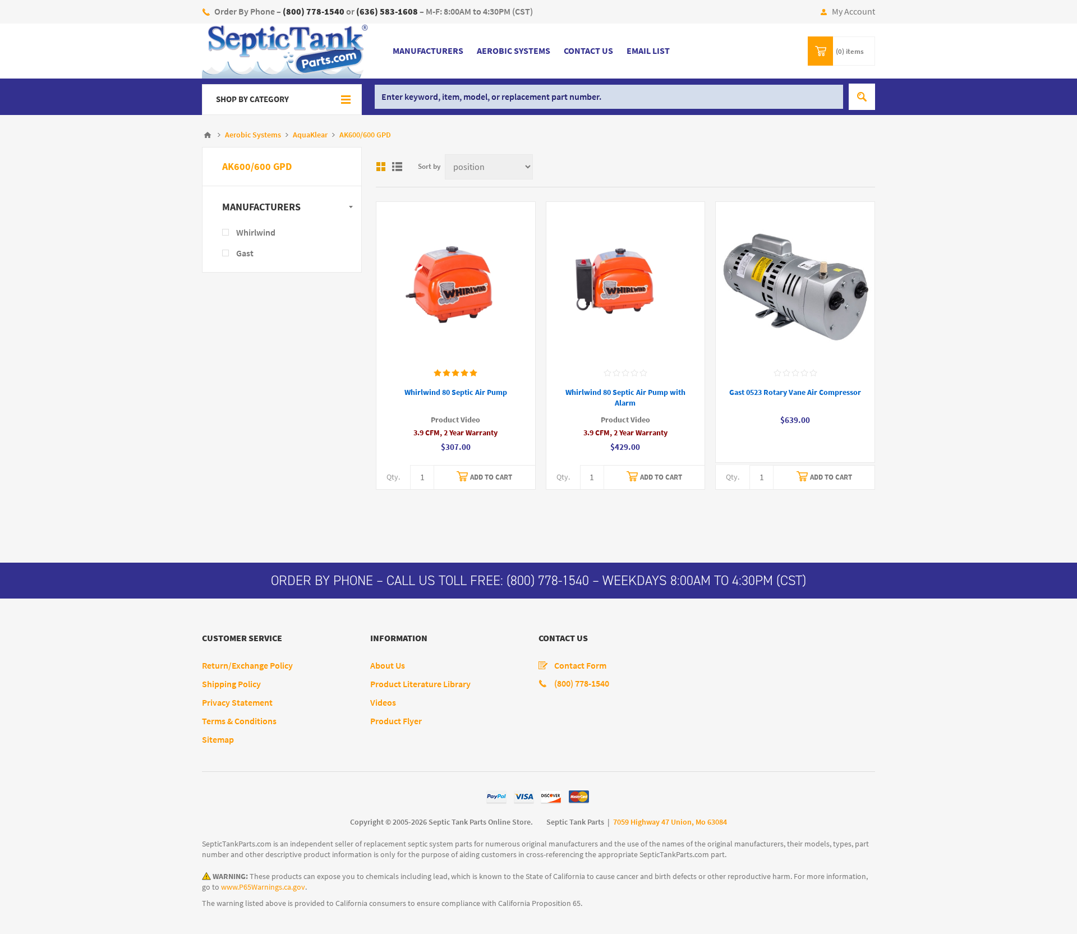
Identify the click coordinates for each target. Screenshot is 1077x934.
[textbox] (609, 97)
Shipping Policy (231, 684)
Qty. (393, 477)
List (397, 166)
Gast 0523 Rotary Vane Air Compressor (795, 392)
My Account (853, 11)
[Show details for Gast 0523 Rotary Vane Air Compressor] (795, 281)
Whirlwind (255, 232)
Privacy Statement (237, 702)
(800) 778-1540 (548, 581)
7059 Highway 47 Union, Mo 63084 (670, 822)
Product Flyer (396, 721)
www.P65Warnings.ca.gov (263, 887)
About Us (387, 665)
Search (862, 97)
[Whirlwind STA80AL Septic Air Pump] (625, 281)
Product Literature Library (420, 684)
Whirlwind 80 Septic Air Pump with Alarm (625, 397)
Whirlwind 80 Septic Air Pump (455, 392)
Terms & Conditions (239, 721)
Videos (383, 702)
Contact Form (580, 665)
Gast (245, 253)
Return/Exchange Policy (247, 665)
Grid (381, 166)
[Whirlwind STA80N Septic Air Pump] (455, 281)
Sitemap (218, 740)
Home (207, 135)
